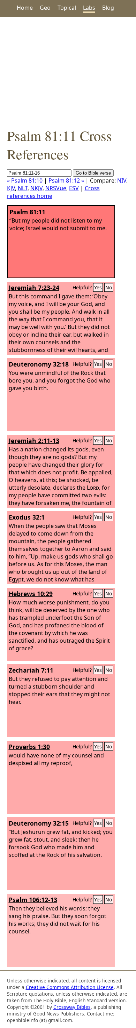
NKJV (36, 188)
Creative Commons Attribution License (70, 987)
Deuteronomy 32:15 (39, 823)
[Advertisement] (68, 71)
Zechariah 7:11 (31, 670)
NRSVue (55, 188)
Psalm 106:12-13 (33, 900)
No (108, 287)
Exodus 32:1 (27, 517)
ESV (74, 188)
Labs (89, 7)
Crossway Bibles (72, 1007)
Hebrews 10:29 (31, 593)
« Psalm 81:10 (25, 180)
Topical (67, 7)
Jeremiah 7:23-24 (34, 287)
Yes (98, 287)
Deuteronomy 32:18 (39, 364)
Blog (108, 7)
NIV (121, 180)
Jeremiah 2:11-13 (34, 440)
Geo (45, 7)
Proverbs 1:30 (29, 746)
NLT (23, 188)
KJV (11, 188)
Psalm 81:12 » (66, 180)
